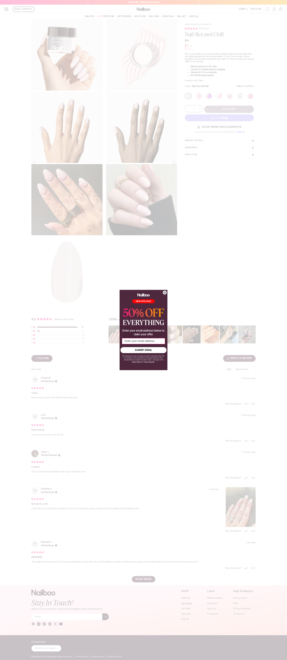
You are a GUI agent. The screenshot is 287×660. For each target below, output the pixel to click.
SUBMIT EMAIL (143, 350)
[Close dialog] (164, 292)
